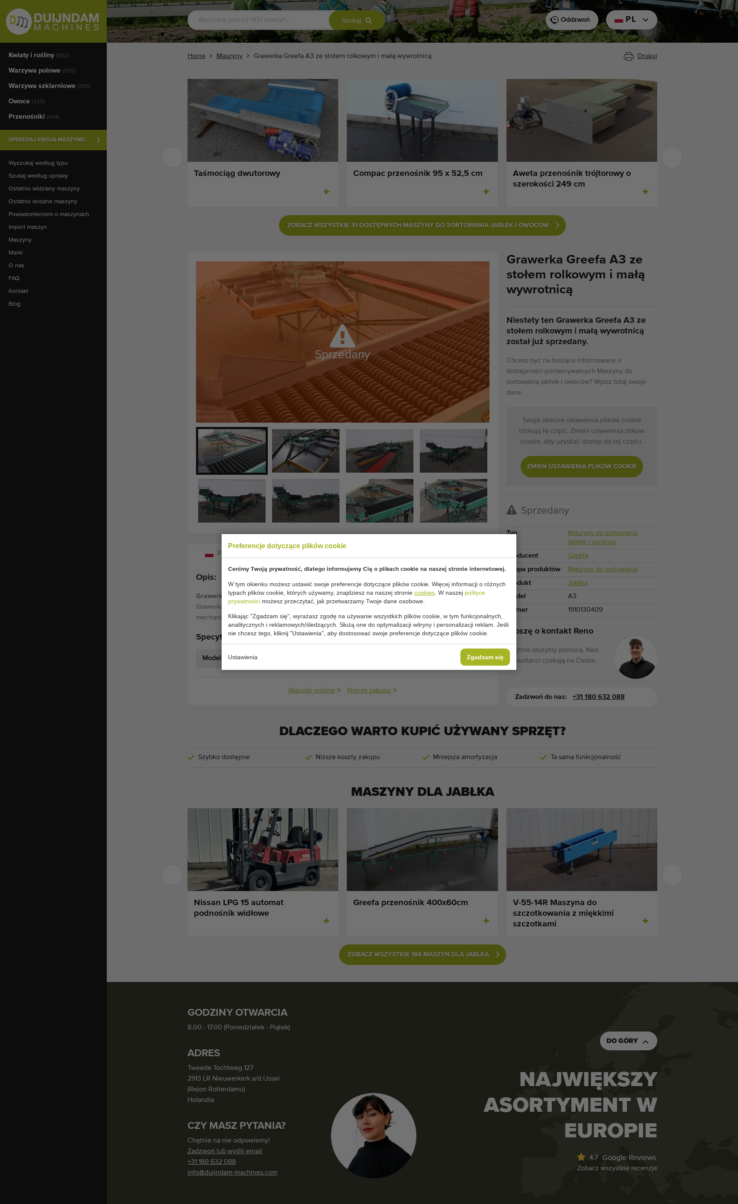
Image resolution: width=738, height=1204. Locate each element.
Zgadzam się (485, 657)
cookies (424, 592)
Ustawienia (243, 657)
